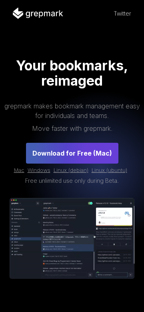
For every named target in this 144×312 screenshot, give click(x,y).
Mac (19, 170)
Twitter (122, 13)
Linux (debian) (71, 170)
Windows (39, 170)
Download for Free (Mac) (72, 153)
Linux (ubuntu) (109, 170)
